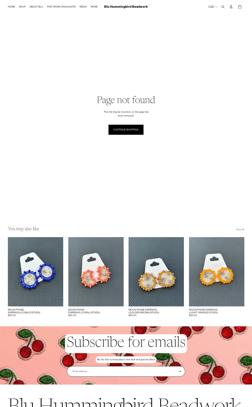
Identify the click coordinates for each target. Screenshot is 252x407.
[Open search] (223, 6)
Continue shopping (126, 129)
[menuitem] (94, 6)
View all (240, 229)
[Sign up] (179, 371)
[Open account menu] (231, 6)
